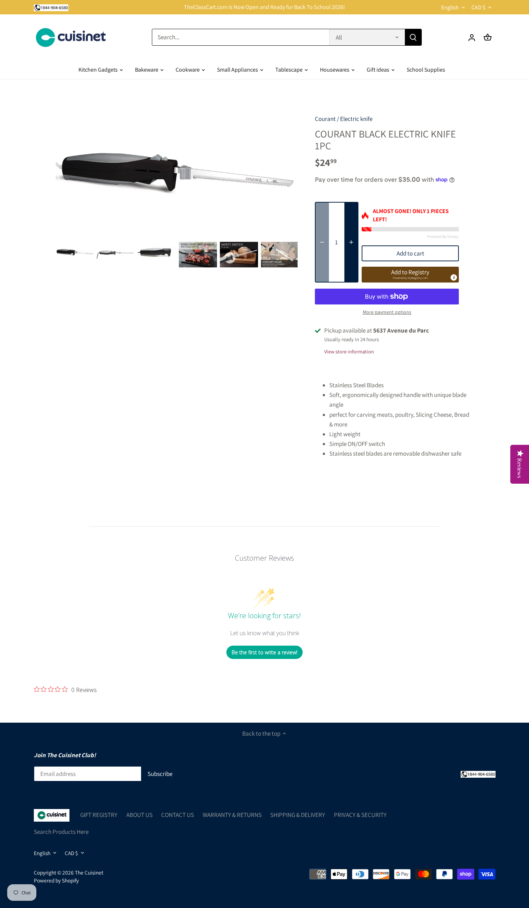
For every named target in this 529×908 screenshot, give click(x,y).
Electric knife (356, 119)
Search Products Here (61, 832)
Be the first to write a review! (264, 652)
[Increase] (351, 242)
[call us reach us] (51, 7)
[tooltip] (454, 277)
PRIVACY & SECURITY (360, 815)
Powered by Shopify (56, 880)
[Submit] (412, 37)
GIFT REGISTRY (98, 815)
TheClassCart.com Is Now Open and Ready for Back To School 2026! (264, 7)
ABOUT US (139, 815)
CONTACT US (177, 815)
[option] (75, 252)
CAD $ (478, 7)
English (450, 7)
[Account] (472, 37)
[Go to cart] (487, 37)
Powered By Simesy (443, 236)
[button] (410, 275)
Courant (325, 119)
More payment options (387, 312)
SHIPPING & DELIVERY (297, 815)
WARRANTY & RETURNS (232, 815)
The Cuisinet (89, 872)
